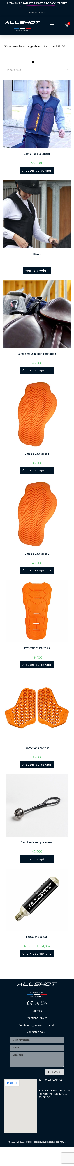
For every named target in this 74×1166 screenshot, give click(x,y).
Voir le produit (37, 270)
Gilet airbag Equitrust (37, 154)
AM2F (62, 1141)
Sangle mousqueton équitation (37, 353)
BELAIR (37, 253)
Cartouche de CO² (37, 937)
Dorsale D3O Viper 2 (37, 553)
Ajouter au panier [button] (37, 170)
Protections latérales (37, 648)
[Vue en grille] (33, 61)
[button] (51, 25)
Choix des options (37, 370)
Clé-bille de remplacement (37, 842)
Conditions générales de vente (37, 1025)
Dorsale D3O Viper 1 (37, 453)
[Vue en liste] (41, 61)
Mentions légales (37, 1018)
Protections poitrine (36, 748)
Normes (37, 1010)
